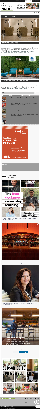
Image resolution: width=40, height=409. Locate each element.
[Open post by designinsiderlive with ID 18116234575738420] (20, 198)
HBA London (32, 51)
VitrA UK (28, 52)
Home (2, 406)
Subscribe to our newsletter (8, 398)
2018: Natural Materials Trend (10, 43)
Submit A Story (5, 168)
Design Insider (28, 0)
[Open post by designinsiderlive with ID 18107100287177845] (20, 241)
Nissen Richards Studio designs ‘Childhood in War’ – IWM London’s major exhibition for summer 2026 (24, 104)
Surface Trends (25, 88)
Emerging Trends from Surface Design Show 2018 (15, 81)
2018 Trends (10, 51)
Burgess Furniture (17, 51)
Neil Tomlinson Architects (13, 52)
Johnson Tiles (4, 52)
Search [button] (38, 13)
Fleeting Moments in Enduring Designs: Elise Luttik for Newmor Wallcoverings (23, 120)
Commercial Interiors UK (19, 0)
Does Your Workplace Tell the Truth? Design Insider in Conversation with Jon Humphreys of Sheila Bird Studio (24, 98)
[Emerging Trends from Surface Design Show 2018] (20, 78)
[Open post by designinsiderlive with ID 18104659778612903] (20, 283)
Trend (25, 52)
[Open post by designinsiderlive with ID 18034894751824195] (20, 326)
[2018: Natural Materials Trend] (20, 40)
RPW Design (21, 52)
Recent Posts (26, 95)
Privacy (8, 406)
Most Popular (7, 95)
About (3, 166)
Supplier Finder (35, 0)
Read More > (10, 50)
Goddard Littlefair (25, 51)
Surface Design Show (17, 88)
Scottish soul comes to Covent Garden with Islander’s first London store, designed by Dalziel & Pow (24, 109)
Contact (3, 170)
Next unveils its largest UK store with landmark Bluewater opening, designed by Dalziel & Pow (25, 115)
